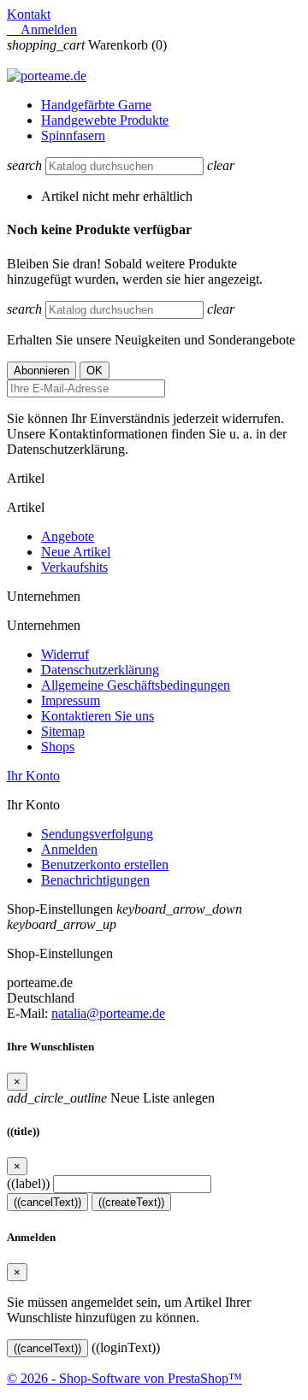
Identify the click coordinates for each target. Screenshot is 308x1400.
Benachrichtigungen (95, 880)
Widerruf (65, 654)
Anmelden (69, 849)
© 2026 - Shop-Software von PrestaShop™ (124, 1378)
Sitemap (63, 731)
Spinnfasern (73, 135)
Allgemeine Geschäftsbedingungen (135, 685)
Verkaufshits (74, 567)
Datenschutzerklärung (100, 669)
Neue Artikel (75, 551)
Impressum (70, 700)
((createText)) (131, 1202)
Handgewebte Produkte (105, 120)
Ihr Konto (33, 775)
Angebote (67, 536)
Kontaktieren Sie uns (97, 716)
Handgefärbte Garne (96, 104)
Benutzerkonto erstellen (105, 864)
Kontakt (28, 14)
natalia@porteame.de (108, 1013)
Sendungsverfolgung (97, 833)
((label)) (28, 1183)
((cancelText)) (47, 1202)
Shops (57, 746)
